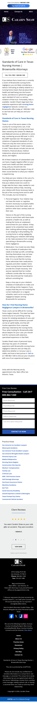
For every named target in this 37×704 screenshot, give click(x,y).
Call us (30, 353)
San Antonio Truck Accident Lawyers (15, 451)
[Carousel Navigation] (18, 540)
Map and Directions (18, 584)
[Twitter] (16, 616)
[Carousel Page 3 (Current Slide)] (18, 539)
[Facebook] (11, 616)
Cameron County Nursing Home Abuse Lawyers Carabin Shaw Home (18, 19)
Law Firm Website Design (18, 699)
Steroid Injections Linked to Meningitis (16, 494)
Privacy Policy (18, 648)
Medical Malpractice (9, 459)
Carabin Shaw (24, 691)
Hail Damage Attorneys (10, 479)
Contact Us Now (18, 431)
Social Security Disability (11, 491)
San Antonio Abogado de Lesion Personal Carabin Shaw (18, 609)
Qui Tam (5, 488)
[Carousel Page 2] (15, 539)
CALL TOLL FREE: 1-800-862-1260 (15, 75)
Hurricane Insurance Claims (12, 482)
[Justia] (21, 616)
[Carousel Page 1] (13, 539)
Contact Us (18, 12)
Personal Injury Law (9, 456)
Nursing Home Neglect (10, 462)
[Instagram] (26, 616)
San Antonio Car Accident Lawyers (14, 445)
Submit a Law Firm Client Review (19, 553)
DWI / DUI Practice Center (11, 476)
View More (18, 546)
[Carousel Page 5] (24, 539)
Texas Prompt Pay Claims (11, 496)
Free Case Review (9, 388)
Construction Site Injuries (11, 465)
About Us (18, 639)
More (31, 12)
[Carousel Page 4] (21, 539)
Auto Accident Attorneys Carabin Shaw (17, 607)
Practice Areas (8, 441)
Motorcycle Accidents (9, 448)
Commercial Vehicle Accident (12, 499)
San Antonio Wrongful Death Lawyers (15, 454)
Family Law (6, 471)
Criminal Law (7, 474)
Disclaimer (18, 645)
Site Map (18, 652)
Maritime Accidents (9, 485)
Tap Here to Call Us (18, 6)
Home (6, 12)
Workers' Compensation (10, 468)
